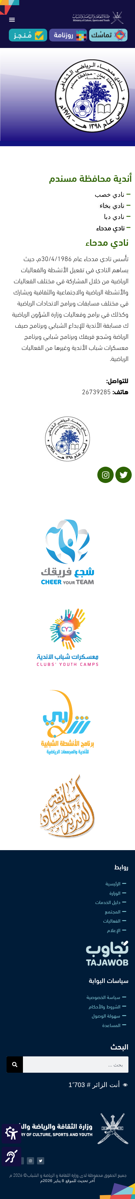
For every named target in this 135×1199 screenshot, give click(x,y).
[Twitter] (123, 475)
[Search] (15, 1064)
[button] (12, 19)
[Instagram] (30, 1160)
